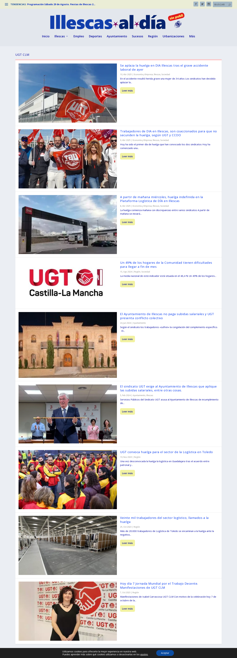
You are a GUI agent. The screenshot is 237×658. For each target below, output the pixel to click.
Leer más (127, 90)
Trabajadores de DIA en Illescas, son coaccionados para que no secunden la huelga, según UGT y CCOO (168, 133)
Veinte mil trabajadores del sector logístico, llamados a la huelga (164, 520)
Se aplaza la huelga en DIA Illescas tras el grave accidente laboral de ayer (164, 67)
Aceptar (165, 652)
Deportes (95, 36)
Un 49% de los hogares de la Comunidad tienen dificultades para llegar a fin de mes (166, 264)
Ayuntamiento (117, 36)
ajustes (144, 654)
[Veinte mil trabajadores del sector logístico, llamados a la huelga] (68, 545)
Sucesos (137, 36)
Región (153, 36)
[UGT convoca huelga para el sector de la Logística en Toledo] (68, 479)
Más (192, 36)
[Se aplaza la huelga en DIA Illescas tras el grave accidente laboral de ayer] (68, 93)
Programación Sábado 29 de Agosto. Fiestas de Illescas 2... (61, 4)
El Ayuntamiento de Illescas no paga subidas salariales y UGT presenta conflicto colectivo (167, 316)
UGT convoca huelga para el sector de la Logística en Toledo (166, 452)
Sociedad (165, 74)
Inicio (45, 36)
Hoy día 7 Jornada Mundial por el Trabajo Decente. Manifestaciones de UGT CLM (159, 585)
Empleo (78, 36)
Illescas (59, 36)
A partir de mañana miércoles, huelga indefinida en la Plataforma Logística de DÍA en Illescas (161, 199)
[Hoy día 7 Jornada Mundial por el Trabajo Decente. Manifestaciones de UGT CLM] (68, 611)
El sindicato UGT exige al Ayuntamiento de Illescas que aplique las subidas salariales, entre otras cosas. (168, 388)
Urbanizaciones (173, 36)
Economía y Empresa (143, 74)
